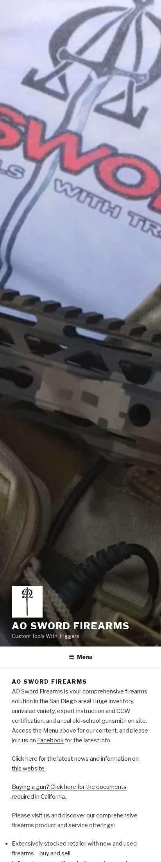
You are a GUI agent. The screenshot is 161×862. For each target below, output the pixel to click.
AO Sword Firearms (71, 626)
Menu (85, 657)
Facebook (50, 740)
